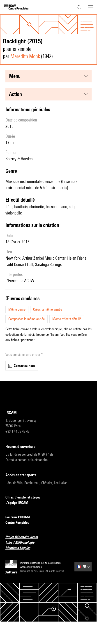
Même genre (16, 309)
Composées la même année (26, 319)
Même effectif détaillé (66, 319)
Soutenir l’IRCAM (17, 517)
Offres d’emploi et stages (22, 497)
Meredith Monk (25, 56)
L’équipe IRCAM (16, 503)
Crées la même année (47, 309)
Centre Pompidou (17, 522)
